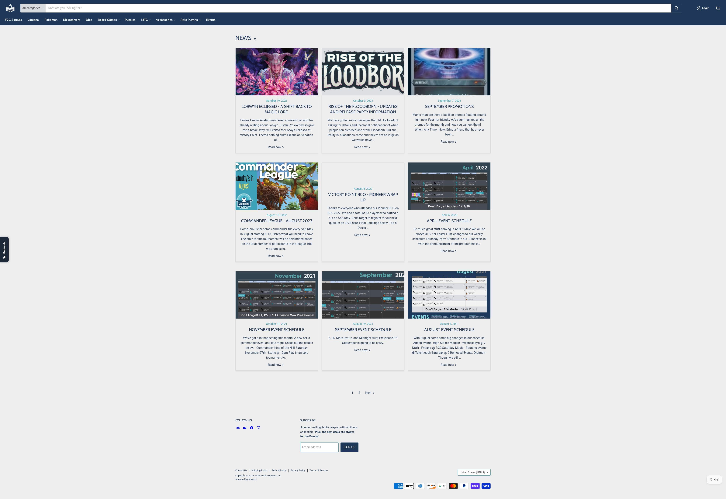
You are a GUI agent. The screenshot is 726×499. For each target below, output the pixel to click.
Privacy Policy (298, 470)
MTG (145, 20)
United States (472, 472)
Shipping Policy (259, 470)
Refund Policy (279, 470)
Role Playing (190, 20)
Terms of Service (318, 470)
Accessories (164, 20)
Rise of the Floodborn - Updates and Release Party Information (362, 109)
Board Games (108, 20)
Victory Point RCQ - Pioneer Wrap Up (363, 197)
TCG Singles (13, 20)
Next (368, 393)
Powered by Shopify (246, 479)
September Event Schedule (363, 329)
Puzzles (130, 20)
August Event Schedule (449, 329)
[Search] (676, 8)
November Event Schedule (276, 329)
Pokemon (50, 20)
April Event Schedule (449, 220)
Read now (275, 147)
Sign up (349, 447)
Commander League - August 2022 (276, 220)
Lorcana (33, 20)
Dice (89, 20)
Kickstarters (71, 20)
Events (211, 20)
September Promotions (449, 106)
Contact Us (241, 470)
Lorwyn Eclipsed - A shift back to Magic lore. (277, 109)
